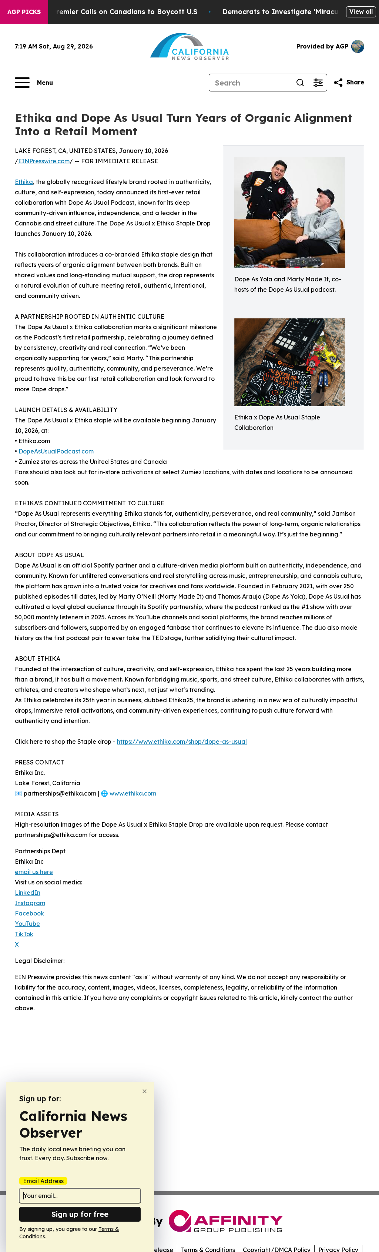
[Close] (144, 1091)
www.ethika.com (133, 793)
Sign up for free (79, 1214)
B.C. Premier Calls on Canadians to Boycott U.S (117, 11)
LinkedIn (27, 892)
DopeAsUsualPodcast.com (56, 451)
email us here (34, 872)
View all (361, 11)
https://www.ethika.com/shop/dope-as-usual (182, 741)
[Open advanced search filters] (318, 82)
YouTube (27, 923)
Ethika (24, 181)
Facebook (29, 913)
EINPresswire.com (44, 161)
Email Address (43, 1181)
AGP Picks (24, 12)
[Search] (300, 82)
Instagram (30, 903)
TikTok (24, 934)
